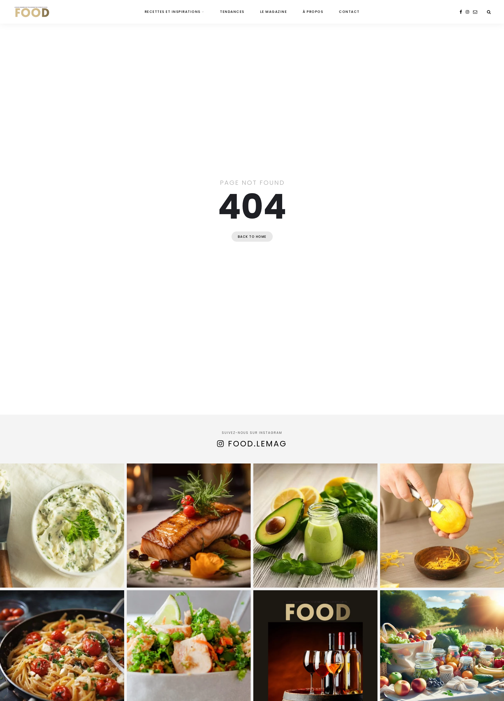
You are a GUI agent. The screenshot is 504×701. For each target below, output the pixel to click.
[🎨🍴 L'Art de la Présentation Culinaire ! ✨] (189, 525)
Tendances (232, 11)
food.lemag (257, 443)
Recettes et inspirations (173, 11)
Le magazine (273, 11)
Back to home (252, 236)
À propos (313, 11)
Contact (349, 11)
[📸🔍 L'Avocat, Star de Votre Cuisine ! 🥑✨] (315, 525)
